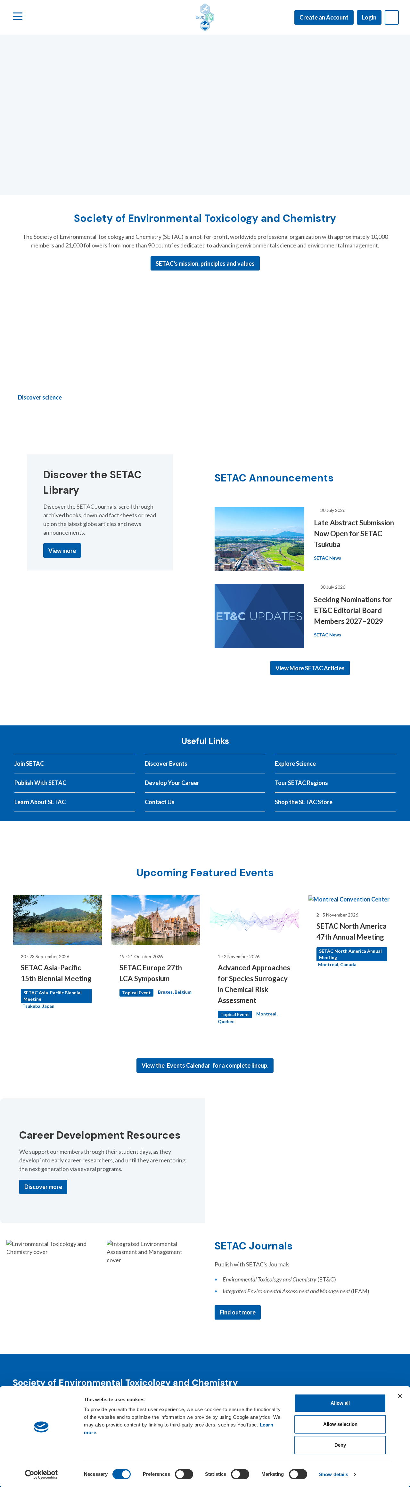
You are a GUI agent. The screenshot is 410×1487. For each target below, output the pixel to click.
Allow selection (340, 1424)
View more (62, 550)
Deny (340, 1445)
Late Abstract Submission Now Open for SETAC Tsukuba (354, 533)
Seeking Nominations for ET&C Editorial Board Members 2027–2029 (353, 610)
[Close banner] (400, 1396)
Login (369, 17)
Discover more (43, 1186)
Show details (333, 1474)
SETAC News (327, 558)
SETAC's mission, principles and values (205, 263)
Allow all (340, 1403)
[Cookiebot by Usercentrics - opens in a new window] (41, 1474)
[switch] (184, 1474)
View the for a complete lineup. (205, 1065)
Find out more (238, 1312)
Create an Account (323, 17)
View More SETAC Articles (310, 668)
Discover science (40, 397)
